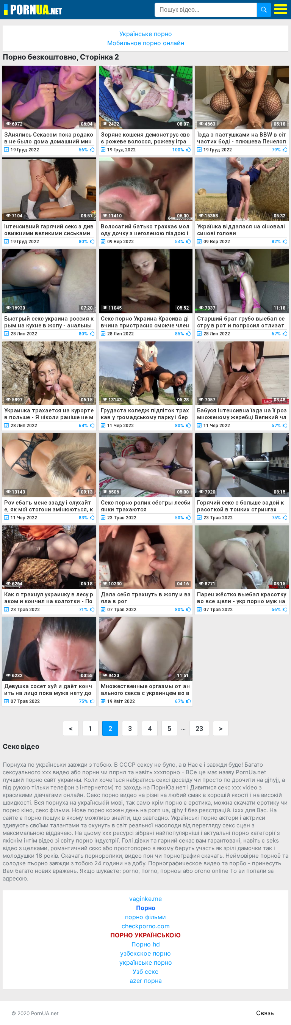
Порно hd (145, 944)
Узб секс (145, 971)
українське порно (145, 962)
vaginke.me (145, 898)
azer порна (146, 980)
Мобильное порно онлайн (145, 43)
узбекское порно (145, 953)
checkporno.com (146, 926)
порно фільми (145, 917)
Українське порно (145, 34)
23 (199, 729)
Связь (265, 1013)
